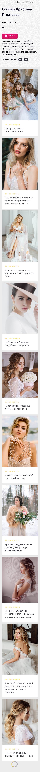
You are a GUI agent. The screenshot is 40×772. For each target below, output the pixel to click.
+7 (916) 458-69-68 (9, 22)
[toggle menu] (4, 2)
